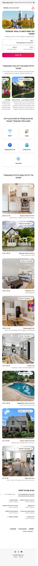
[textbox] (26, 49)
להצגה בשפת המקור (7, 2)
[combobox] (18, 43)
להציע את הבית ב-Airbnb (11, 8)
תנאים (15, 557)
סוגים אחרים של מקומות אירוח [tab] (26, 494)
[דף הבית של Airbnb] (33, 8)
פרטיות (21, 557)
